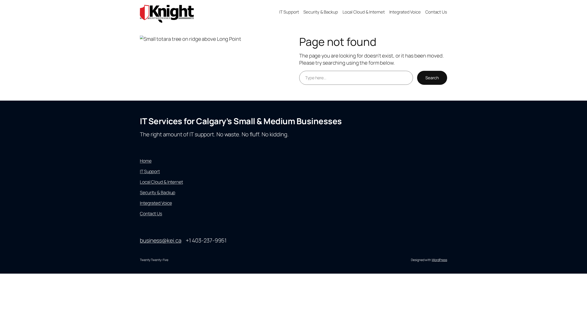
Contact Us (151, 214)
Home (146, 161)
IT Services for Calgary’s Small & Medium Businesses (241, 121)
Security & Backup (157, 192)
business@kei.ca (160, 240)
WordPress (439, 260)
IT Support (150, 171)
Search (432, 77)
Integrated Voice (156, 203)
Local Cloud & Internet (161, 182)
